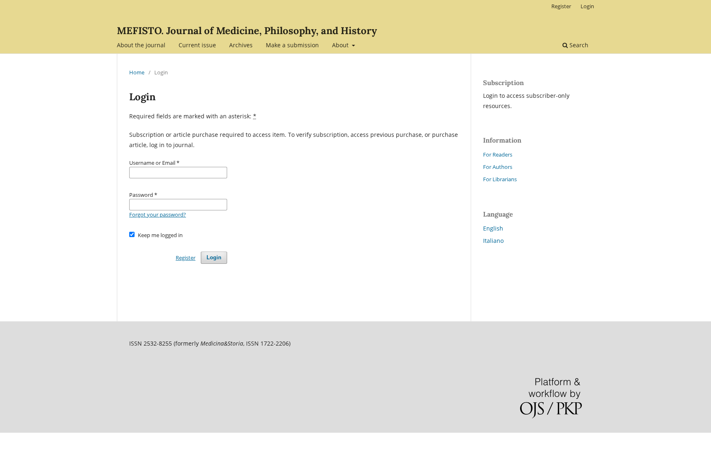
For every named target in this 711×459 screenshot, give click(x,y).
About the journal (141, 45)
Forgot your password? (157, 214)
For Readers (497, 154)
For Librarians (500, 179)
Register (561, 6)
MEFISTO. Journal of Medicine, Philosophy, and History (247, 30)
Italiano (493, 240)
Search (578, 45)
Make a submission (292, 45)
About (341, 45)
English (493, 228)
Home (136, 72)
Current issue (197, 45)
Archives (241, 45)
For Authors (497, 167)
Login (587, 6)
